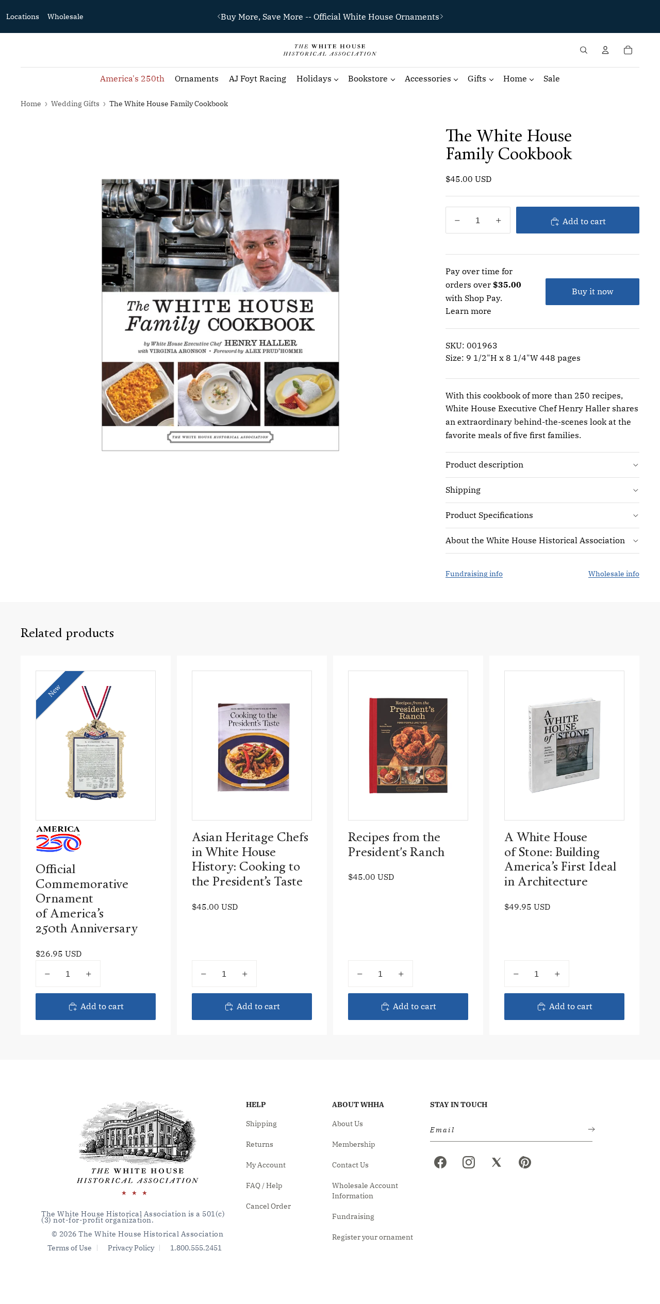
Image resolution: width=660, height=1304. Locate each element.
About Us (347, 1123)
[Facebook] (440, 1162)
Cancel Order (268, 1206)
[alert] (508, 1130)
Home (31, 103)
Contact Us (350, 1164)
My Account (266, 1164)
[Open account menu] (605, 50)
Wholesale (65, 16)
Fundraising (353, 1216)
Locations (22, 16)
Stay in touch (458, 1104)
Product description (484, 464)
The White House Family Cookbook (168, 103)
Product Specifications (489, 515)
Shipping (463, 489)
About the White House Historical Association (535, 540)
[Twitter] (496, 1162)
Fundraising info (474, 573)
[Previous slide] (219, 16)
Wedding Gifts (75, 103)
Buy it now (592, 291)
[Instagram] (468, 1162)
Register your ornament (372, 1237)
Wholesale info (613, 573)
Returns (259, 1144)
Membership (353, 1144)
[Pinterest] (525, 1162)
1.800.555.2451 (196, 1248)
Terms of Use (69, 1248)
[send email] (589, 1130)
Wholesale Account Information (365, 1190)
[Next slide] (441, 16)
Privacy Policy (131, 1248)
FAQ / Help (264, 1185)
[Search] (583, 50)
